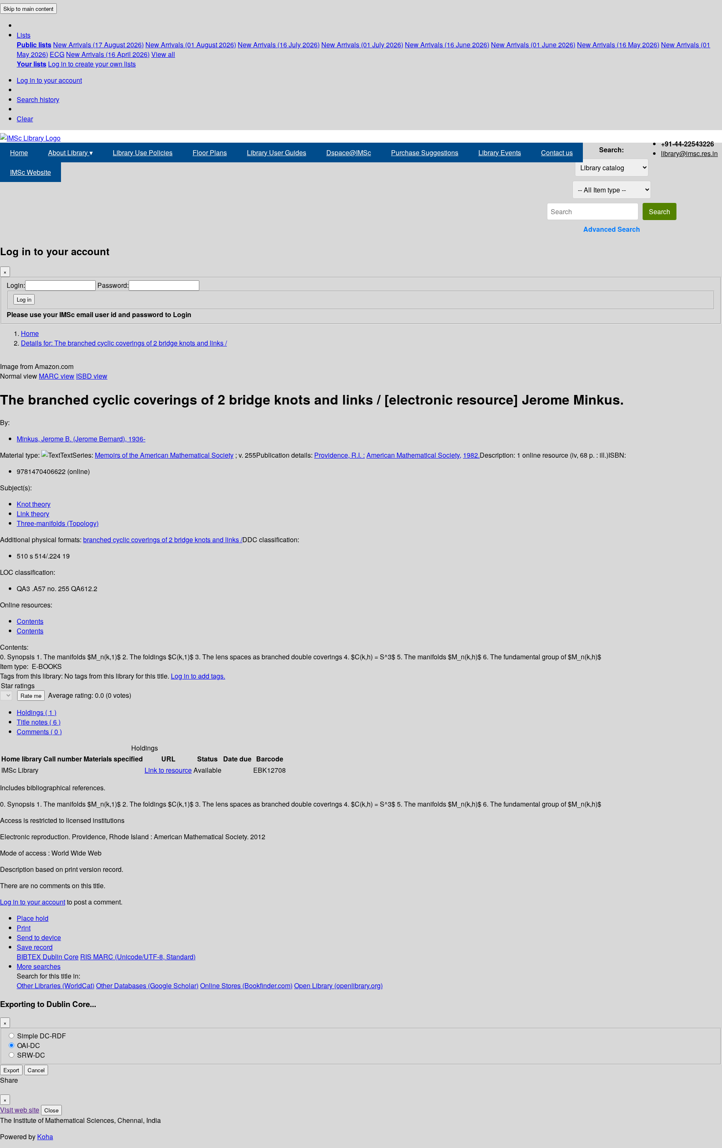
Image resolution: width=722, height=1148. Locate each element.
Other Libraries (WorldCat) (55, 985)
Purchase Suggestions (424, 152)
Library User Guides (276, 152)
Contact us (557, 152)
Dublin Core (61, 956)
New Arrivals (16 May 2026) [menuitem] (618, 44)
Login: (16, 285)
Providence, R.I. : (339, 455)
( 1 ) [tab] (36, 712)
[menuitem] (34, 44)
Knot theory (34, 504)
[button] (24, 35)
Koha (45, 1136)
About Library (70, 152)
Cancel (36, 1070)
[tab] (39, 722)
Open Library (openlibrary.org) (338, 985)
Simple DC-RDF (41, 1035)
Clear (25, 118)
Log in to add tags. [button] (198, 676)
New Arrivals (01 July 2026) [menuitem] (362, 44)
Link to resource (168, 770)
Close (51, 1110)
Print (24, 928)
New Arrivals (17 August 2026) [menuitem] (98, 44)
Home (19, 152)
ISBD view (91, 376)
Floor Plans (210, 152)
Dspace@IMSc (348, 152)
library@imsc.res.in (689, 153)
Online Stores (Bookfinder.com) (246, 985)
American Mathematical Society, (413, 455)
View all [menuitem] (163, 54)
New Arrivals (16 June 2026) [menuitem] (447, 44)
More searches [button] (39, 966)
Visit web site (19, 1110)
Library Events (499, 152)
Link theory (33, 513)
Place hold (32, 918)
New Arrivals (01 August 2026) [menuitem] (190, 44)
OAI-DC (28, 1045)
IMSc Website (30, 172)
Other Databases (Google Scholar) (147, 985)
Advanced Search (611, 229)
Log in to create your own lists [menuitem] (92, 64)
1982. (471, 455)
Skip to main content (28, 9)
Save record (35, 947)
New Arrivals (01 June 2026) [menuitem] (533, 44)
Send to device (39, 937)
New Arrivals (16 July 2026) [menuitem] (279, 44)
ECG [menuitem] (57, 54)
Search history (38, 99)
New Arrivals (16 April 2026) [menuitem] (108, 54)
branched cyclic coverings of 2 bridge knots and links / (162, 539)
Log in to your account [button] (32, 902)
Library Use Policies (143, 152)
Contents (30, 621)
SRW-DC (31, 1055)
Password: (113, 285)
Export (11, 1070)
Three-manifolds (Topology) (58, 523)
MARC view (56, 376)
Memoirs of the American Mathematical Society (164, 455)
